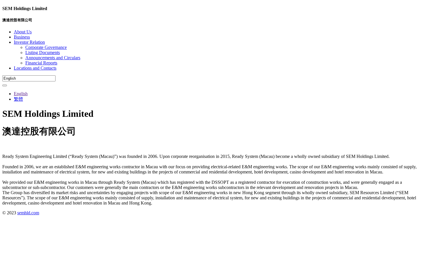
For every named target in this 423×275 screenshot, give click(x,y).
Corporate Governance (46, 47)
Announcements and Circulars (52, 57)
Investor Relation (29, 42)
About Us (23, 31)
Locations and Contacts (35, 68)
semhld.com (28, 212)
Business (22, 37)
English (21, 93)
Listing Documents (42, 52)
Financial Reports (41, 62)
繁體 (18, 99)
